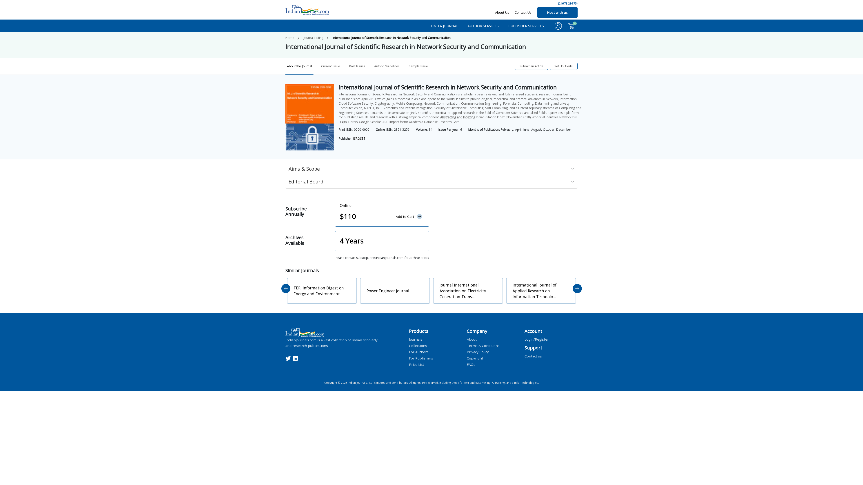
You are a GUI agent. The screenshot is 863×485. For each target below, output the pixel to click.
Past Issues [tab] (357, 66)
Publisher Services (526, 26)
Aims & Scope (304, 168)
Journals (415, 339)
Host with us (557, 12)
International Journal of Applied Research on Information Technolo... (461, 290)
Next (577, 288)
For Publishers (421, 358)
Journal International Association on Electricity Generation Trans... (390, 290)
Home (289, 37)
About (472, 339)
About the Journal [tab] (299, 66)
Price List (416, 364)
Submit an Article (531, 66)
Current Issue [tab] (330, 66)
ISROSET (359, 138)
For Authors (419, 352)
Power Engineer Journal (315, 290)
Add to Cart (405, 216)
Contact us (533, 356)
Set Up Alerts (563, 66)
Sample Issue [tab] (418, 66)
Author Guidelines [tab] (387, 66)
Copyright (475, 358)
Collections (418, 345)
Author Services (483, 26)
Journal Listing (313, 37)
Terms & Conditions (483, 345)
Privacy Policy (478, 352)
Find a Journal (444, 26)
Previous (286, 288)
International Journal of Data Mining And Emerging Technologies (540, 290)
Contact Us (523, 12)
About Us (502, 12)
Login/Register (537, 339)
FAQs (471, 364)
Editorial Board (306, 181)
